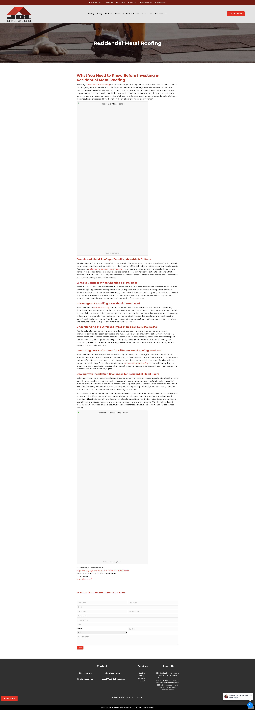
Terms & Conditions (134, 697)
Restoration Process (131, 14)
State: (79, 629)
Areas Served (147, 14)
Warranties (109, 2)
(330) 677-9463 (146, 2)
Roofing (91, 14)
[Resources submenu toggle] (166, 14)
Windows (108, 14)
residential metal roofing (99, 85)
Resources (159, 14)
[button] (9, 698)
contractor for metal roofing (136, 363)
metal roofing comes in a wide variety (105, 269)
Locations (121, 2)
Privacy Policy (118, 697)
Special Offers (96, 2)
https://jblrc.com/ (84, 579)
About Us (132, 2)
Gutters (118, 14)
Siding (99, 14)
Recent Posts (161, 2)
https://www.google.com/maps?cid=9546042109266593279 (103, 570)
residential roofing (101, 307)
